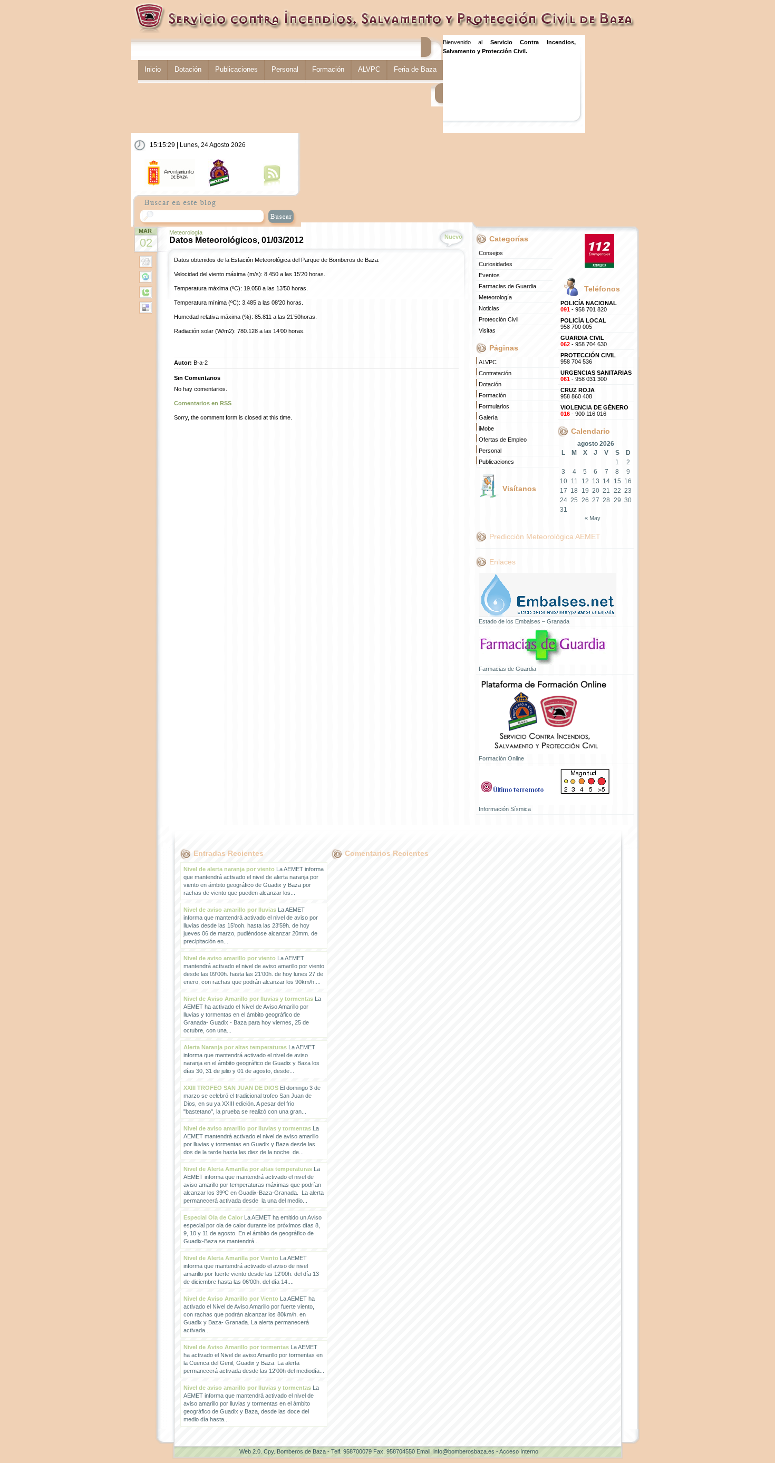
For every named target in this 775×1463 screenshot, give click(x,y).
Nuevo (453, 236)
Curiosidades (495, 264)
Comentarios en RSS (202, 403)
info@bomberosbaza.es (464, 1451)
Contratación (495, 373)
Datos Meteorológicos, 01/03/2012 (236, 240)
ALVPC (369, 69)
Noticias (489, 308)
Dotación (188, 69)
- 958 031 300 (596, 375)
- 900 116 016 (594, 410)
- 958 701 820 (588, 306)
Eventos (489, 275)
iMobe (486, 428)
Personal (285, 69)
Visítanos (519, 488)
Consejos (491, 253)
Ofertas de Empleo (503, 439)
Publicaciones (236, 69)
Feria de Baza (415, 69)
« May (592, 518)
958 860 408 (577, 393)
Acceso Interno (518, 1451)
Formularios (494, 406)
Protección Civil (498, 319)
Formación (328, 69)
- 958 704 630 (583, 341)
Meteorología (185, 232)
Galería (488, 417)
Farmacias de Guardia (507, 286)
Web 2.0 (249, 1451)
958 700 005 (583, 323)
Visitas (487, 330)
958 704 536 (588, 358)
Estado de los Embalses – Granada (524, 621)
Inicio (152, 69)
